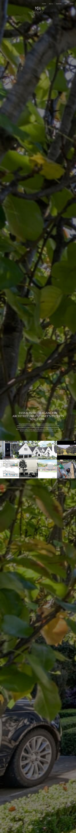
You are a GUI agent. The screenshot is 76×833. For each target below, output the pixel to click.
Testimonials (59, 3)
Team (65, 3)
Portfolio (44, 3)
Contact (72, 3)
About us (51, 3)
